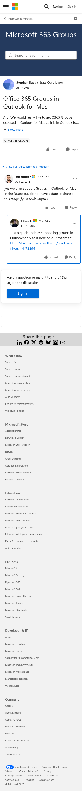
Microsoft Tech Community (19, 664)
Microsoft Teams (14, 603)
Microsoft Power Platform (18, 596)
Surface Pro (11, 362)
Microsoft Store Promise (18, 472)
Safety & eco (12, 779)
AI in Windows (12, 396)
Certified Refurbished (16, 465)
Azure (8, 637)
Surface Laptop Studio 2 (17, 376)
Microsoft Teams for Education (21, 513)
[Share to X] (33, 341)
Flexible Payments (14, 479)
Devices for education (16, 506)
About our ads (46, 779)
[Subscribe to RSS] (55, 341)
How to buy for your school (19, 527)
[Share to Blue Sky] (48, 341)
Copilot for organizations (18, 383)
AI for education (13, 548)
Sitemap (9, 771)
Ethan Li (26, 221)
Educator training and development (24, 534)
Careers (9, 705)
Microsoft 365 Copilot (16, 610)
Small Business (13, 617)
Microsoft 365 (12, 589)
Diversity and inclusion (17, 740)
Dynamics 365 (12, 582)
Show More (15, 129)
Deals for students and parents (21, 541)
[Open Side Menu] (6, 6)
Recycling (29, 779)
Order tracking (13, 458)
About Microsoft (13, 712)
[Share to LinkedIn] (19, 341)
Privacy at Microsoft (15, 726)
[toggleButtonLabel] (76, 18)
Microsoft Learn (13, 650)
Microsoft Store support (17, 444)
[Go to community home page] (15, 6)
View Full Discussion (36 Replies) (27, 166)
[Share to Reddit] (41, 341)
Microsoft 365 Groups (20, 18)
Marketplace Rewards (16, 678)
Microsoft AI (11, 568)
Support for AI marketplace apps (22, 657)
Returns (9, 451)
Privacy (47, 771)
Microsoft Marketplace (17, 671)
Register (58, 6)
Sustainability (12, 754)
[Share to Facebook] (26, 341)
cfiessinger (23, 176)
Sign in (23, 293)
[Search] (46, 6)
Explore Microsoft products (19, 403)
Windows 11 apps (14, 410)
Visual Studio (12, 685)
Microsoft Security (14, 575)
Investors (10, 733)
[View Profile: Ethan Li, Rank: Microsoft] (14, 223)
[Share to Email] (62, 341)
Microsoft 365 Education (18, 520)
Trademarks (52, 775)
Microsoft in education (17, 499)
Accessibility (11, 747)
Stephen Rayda (27, 82)
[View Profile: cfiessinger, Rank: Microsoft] (8, 178)
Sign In (72, 6)
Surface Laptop (13, 369)
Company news (13, 719)
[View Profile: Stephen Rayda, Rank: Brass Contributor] (8, 84)
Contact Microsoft (28, 771)
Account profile (13, 430)
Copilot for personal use (18, 389)
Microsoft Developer (16, 644)
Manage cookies (14, 775)
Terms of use (34, 775)
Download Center (14, 437)
